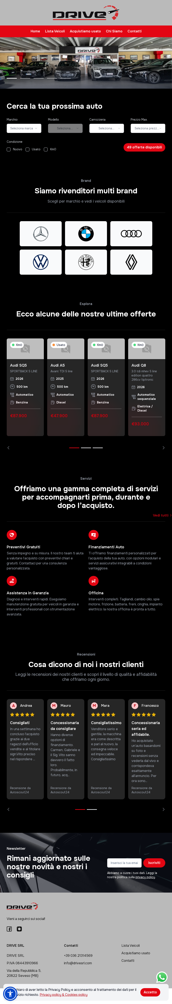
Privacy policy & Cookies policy (63, 995)
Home (35, 31)
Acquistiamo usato (85, 31)
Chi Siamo (114, 31)
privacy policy (145, 877)
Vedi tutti (161, 515)
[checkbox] (8, 149)
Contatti (135, 31)
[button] (10, 994)
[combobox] (24, 128)
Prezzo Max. (139, 119)
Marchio (12, 119)
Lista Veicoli (55, 31)
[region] (86, 394)
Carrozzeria (97, 119)
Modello (53, 119)
